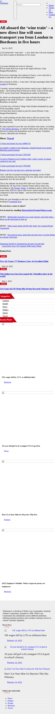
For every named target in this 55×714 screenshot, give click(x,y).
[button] (17, 2)
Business (7, 382)
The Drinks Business (10, 129)
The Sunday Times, (18, 188)
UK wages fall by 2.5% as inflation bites (18, 377)
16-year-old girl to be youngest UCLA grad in (21, 446)
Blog (51, 12)
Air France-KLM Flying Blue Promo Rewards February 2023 (27, 289)
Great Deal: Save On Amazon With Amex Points (21, 246)
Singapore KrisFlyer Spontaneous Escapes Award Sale (22, 244)
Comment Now (15, 202)
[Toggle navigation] (15, 10)
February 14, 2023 (14, 640)
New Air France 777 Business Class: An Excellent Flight (24, 261)
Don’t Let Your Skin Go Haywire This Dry (19, 515)
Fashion (6, 301)
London (3, 84)
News (5, 307)
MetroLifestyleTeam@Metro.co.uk (37, 210)
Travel (3, 21)
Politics (5, 310)
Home (51, 5)
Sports (5, 313)
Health (5, 304)
